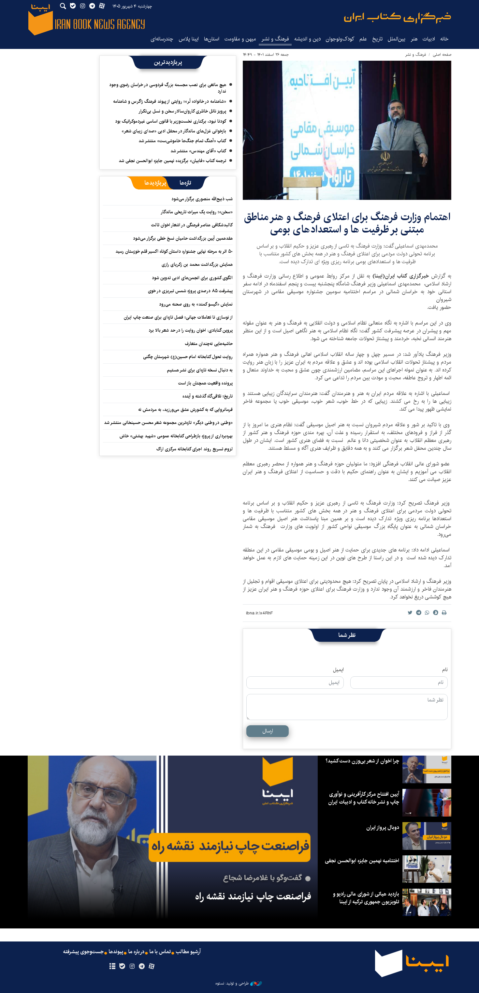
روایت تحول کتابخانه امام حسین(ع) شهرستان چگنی (188, 356)
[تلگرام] (142, 966)
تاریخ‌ (377, 39)
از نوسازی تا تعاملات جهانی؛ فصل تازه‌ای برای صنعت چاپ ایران (178, 317)
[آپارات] (152, 966)
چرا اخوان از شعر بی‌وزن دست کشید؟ (362, 761)
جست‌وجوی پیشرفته (83, 952)
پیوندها (116, 952)
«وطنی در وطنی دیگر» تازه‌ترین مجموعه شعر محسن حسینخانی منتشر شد (168, 422)
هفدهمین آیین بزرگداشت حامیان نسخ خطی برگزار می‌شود (183, 238)
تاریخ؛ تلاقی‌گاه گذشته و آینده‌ (207, 396)
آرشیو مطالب (188, 952)
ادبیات (429, 39)
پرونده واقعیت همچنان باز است (205, 383)
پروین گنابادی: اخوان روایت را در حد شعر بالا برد (191, 330)
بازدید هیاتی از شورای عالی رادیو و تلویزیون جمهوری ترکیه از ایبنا (366, 898)
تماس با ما (160, 952)
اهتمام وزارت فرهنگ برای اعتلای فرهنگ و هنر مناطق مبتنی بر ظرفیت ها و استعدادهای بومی (347, 223)
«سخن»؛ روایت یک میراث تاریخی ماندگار (197, 212)
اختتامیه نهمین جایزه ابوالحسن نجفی (362, 860)
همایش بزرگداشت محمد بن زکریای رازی (197, 264)
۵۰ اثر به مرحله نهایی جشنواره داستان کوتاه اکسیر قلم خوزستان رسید (174, 251)
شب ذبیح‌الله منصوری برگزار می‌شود (202, 199)
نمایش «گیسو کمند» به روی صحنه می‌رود (196, 304)
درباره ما (136, 952)
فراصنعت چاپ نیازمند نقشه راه (253, 896)
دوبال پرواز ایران (382, 827)
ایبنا (397, 18)
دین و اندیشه (307, 39)
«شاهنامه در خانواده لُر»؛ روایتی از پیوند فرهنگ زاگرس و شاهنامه (169, 101)
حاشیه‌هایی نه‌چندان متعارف (209, 343)
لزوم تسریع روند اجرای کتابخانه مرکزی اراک (194, 449)
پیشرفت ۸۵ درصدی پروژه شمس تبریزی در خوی (190, 290)
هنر (414, 39)
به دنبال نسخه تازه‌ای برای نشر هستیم (200, 370)
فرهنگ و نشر (275, 39)
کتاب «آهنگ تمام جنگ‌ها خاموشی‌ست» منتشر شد (182, 140)
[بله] (122, 966)
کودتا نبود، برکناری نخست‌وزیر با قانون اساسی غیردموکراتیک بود (170, 121)
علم (363, 39)
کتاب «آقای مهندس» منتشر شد (198, 151)
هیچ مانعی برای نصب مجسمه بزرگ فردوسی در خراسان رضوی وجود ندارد (167, 88)
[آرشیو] (112, 966)
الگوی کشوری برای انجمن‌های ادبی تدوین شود (192, 277)
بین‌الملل (396, 39)
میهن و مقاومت (240, 39)
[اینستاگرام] (132, 966)
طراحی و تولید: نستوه (232, 983)
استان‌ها (211, 39)
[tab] (185, 182)
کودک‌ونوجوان (340, 39)
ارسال (267, 731)
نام (445, 670)
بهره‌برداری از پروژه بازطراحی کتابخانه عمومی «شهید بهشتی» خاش (176, 436)
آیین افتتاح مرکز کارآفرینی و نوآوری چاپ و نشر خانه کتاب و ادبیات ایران (363, 798)
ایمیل (338, 670)
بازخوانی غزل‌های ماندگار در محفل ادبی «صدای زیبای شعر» (174, 131)
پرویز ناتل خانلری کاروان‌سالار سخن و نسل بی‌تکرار (182, 111)
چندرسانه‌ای (162, 39)
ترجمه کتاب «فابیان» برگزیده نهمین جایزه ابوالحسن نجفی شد (172, 160)
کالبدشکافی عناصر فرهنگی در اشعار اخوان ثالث (192, 225)
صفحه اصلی (442, 55)
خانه (444, 39)
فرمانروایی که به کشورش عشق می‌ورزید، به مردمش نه (185, 409)
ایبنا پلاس (189, 39)
